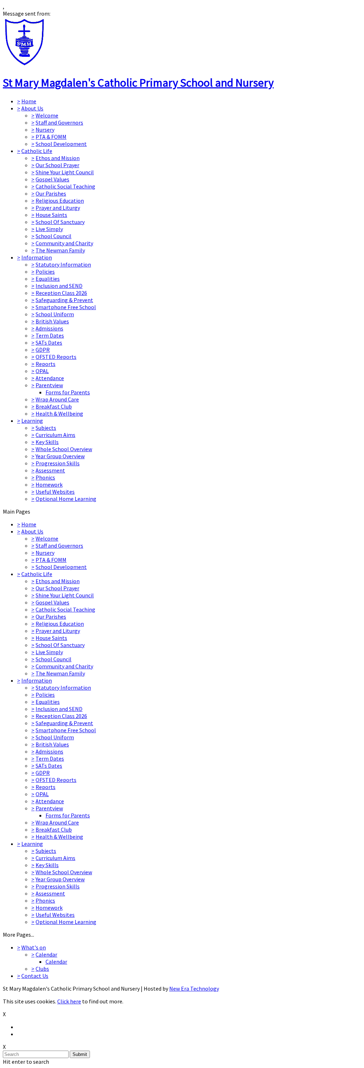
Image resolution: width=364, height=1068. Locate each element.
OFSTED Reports (56, 356)
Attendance (50, 378)
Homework (49, 484)
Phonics (45, 477)
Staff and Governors (59, 122)
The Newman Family (60, 250)
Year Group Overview (60, 456)
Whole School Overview (64, 449)
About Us (32, 108)
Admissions (49, 328)
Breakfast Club (54, 406)
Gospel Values (52, 179)
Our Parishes (51, 193)
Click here (69, 1001)
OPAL (42, 370)
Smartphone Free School (66, 307)
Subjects (46, 427)
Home (28, 101)
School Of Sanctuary (60, 221)
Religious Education (60, 200)
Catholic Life (36, 150)
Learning (32, 420)
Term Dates (50, 335)
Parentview (49, 385)
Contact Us (34, 975)
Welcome (47, 115)
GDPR (43, 349)
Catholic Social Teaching (65, 186)
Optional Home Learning (66, 498)
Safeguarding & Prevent (64, 299)
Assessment (50, 470)
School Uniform (55, 314)
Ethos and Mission (58, 157)
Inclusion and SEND (59, 285)
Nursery (45, 129)
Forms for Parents (68, 392)
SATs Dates (49, 342)
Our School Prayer (57, 165)
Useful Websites (55, 491)
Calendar (46, 954)
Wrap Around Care (57, 399)
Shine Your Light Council (65, 172)
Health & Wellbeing (59, 413)
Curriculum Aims (55, 434)
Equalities (48, 278)
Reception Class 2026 (61, 292)
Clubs (42, 968)
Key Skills (47, 441)
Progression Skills (58, 463)
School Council (53, 236)
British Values (52, 321)
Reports (45, 363)
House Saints (51, 214)
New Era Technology (194, 988)
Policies (45, 271)
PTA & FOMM (51, 136)
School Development (61, 143)
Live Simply (49, 228)
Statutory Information (63, 264)
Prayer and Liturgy (58, 207)
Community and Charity (64, 243)
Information (36, 257)
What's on (33, 947)
